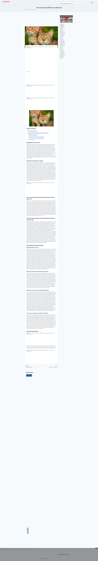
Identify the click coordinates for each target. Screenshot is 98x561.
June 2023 (61, 47)
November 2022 (62, 54)
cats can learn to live (37, 242)
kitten (32, 250)
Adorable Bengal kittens (29, 367)
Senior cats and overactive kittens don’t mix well (36, 136)
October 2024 (62, 34)
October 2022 (62, 55)
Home (51, 1)
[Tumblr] (70, 3)
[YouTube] (66, 3)
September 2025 (62, 27)
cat (31, 147)
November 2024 (62, 33)
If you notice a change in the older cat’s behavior (36, 138)
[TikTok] (72, 3)
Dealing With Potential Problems (33, 134)
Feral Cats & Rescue (79, 1)
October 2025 (62, 26)
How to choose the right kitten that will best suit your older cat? (37, 132)
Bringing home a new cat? (32, 130)
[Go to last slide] (27, 375)
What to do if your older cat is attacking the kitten (36, 137)
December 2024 (62, 32)
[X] (67, 3)
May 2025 (61, 28)
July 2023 (61, 46)
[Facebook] (61, 3)
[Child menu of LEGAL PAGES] (92, 2)
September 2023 (62, 45)
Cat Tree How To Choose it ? (53, 367)
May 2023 (61, 48)
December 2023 (62, 41)
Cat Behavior (55, 1)
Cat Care (59, 1)
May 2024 (61, 38)
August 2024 (62, 35)
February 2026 (62, 24)
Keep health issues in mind (33, 135)
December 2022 (62, 53)
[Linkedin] (64, 3)
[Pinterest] (69, 3)
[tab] (28, 531)
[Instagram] (63, 3)
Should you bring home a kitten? (33, 131)
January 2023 (62, 52)
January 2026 (62, 25)
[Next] (30, 375)
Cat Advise (85, 1)
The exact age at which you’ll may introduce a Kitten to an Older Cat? (38, 133)
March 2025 (62, 31)
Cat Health (62, 1)
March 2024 (62, 39)
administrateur (28, 9)
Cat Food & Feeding (72, 1)
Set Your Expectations (31, 139)
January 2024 (62, 40)
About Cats (67, 1)
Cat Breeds (89, 1)
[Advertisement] (41, 20)
